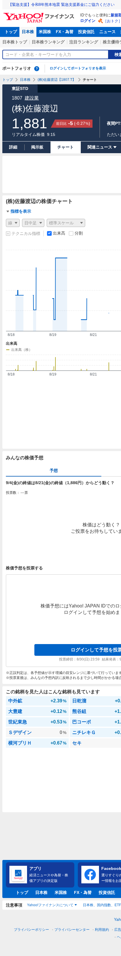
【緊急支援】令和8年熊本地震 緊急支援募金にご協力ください (61, 4)
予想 (54, 470)
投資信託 (86, 31)
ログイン (87, 20)
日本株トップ (14, 42)
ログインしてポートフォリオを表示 (78, 68)
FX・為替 (64, 31)
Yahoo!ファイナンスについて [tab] (50, 905)
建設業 (32, 97)
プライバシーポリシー (31, 930)
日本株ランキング (48, 42)
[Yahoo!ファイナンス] (39, 14)
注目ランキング (83, 42)
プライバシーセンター (72, 930)
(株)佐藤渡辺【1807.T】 (57, 80)
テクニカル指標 (25, 233)
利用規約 (102, 930)
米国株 (45, 31)
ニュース (107, 31)
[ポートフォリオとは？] (36, 68)
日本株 (28, 31)
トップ (11, 31)
